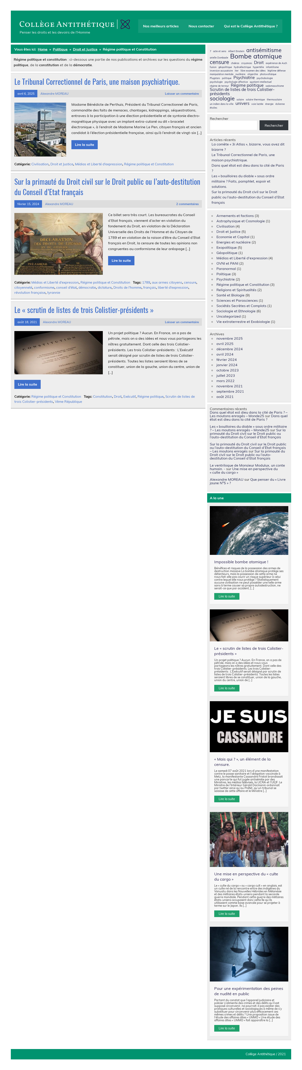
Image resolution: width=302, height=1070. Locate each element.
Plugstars (215, 78)
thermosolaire (274, 99)
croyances (246, 63)
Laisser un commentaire (182, 93)
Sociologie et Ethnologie (236, 311)
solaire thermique (255, 99)
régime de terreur (219, 86)
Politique (223, 274)
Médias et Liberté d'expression (98, 164)
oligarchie (252, 74)
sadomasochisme (275, 86)
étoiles (213, 108)
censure (190, 282)
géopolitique (225, 67)
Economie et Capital (232, 237)
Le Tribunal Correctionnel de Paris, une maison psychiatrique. (97, 81)
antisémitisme (263, 50)
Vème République (68, 401)
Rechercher (219, 118)
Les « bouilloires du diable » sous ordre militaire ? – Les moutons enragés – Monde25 (248, 428)
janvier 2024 (226, 365)
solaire (240, 99)
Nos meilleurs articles (161, 26)
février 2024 (226, 359)
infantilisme (272, 67)
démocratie (87, 287)
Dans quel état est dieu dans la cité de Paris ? (249, 418)
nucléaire (240, 74)
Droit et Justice (61, 164)
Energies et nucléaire (233, 242)
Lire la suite (84, 144)
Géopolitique (226, 253)
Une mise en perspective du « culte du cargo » (244, 471)
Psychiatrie (244, 77)
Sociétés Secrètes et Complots (241, 305)
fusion (213, 67)
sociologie (222, 98)
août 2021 (225, 396)
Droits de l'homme (127, 287)
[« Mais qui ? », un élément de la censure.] (249, 726)
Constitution (102, 396)
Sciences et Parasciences (237, 300)
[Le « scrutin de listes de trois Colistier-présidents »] (249, 625)
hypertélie (258, 67)
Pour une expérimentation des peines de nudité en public (248, 991)
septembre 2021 (230, 391)
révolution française (30, 292)
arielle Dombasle (219, 58)
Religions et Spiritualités (236, 290)
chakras (235, 63)
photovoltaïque (268, 74)
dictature (105, 287)
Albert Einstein (236, 51)
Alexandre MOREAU (54, 93)
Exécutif (129, 396)
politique (226, 78)
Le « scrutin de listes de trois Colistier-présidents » (84, 309)
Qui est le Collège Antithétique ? (250, 26)
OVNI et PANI (227, 263)
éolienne (280, 104)
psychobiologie (265, 78)
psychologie (216, 82)
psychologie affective (236, 82)
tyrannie (53, 292)
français (149, 287)
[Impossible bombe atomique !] (249, 530)
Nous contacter (201, 26)
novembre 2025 (229, 338)
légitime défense (277, 71)
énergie (269, 104)
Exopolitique (226, 247)
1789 (146, 282)
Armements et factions (235, 215)
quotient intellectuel (261, 82)
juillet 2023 (225, 375)
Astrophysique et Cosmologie (240, 221)
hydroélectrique (242, 67)
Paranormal (226, 268)
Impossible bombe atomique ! (241, 561)
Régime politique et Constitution (149, 164)
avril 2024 (224, 354)
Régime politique (151, 396)
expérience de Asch (276, 63)
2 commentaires (187, 204)
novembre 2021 (229, 386)
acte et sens (219, 51)
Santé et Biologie (230, 295)
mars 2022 (225, 381)
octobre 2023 (227, 370)
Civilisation (40, 164)
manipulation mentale (221, 74)
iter (237, 71)
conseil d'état (66, 287)
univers (242, 103)
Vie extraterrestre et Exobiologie (243, 321)
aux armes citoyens (167, 282)
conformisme (44, 287)
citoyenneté (23, 287)
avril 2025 (224, 343)
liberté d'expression (173, 287)
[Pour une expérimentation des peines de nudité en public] (249, 954)
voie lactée (257, 104)
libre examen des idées (253, 71)
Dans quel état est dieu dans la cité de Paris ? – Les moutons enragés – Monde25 (248, 414)
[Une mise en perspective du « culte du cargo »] (249, 839)
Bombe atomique (256, 56)
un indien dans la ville (221, 104)
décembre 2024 (229, 349)
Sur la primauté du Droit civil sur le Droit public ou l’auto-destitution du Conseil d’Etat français (107, 186)
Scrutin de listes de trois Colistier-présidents (242, 91)
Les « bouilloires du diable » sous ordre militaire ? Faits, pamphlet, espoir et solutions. (243, 181)
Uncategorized (228, 316)
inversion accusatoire (221, 71)
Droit (118, 396)
